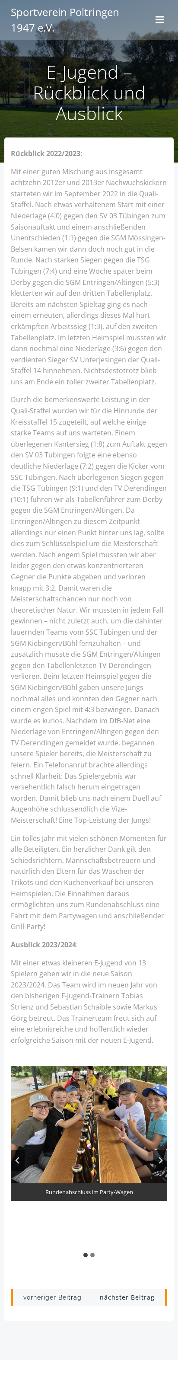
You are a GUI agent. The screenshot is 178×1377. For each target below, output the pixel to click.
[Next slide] (160, 1160)
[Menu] (160, 20)
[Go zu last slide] (18, 1160)
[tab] (85, 1255)
